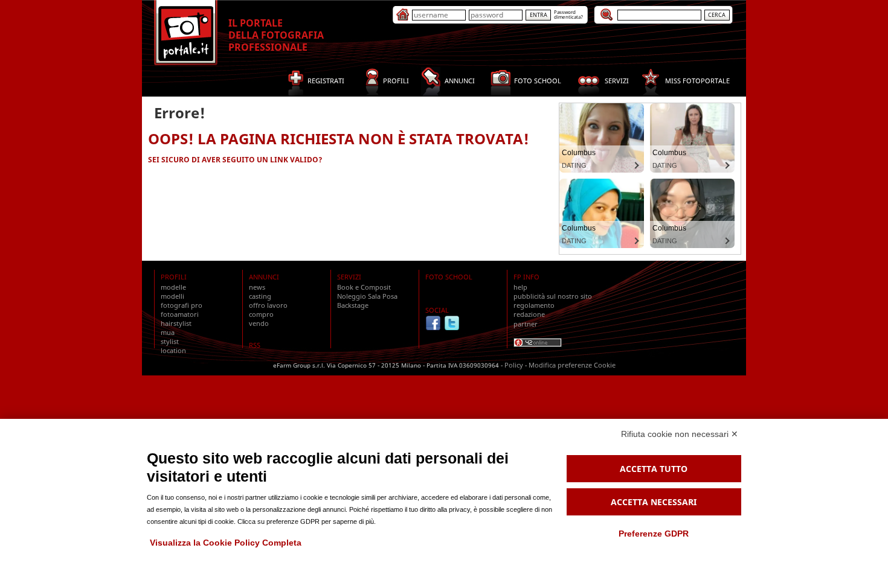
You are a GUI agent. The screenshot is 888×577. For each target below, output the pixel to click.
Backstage (352, 305)
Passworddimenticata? (568, 14)
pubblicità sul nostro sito (552, 296)
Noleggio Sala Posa (367, 296)
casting (260, 296)
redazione (529, 314)
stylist (170, 341)
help (520, 287)
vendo (259, 323)
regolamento (534, 305)
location (173, 350)
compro (261, 314)
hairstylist (176, 323)
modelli (172, 296)
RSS (254, 344)
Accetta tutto (653, 468)
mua (168, 332)
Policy (513, 364)
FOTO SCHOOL (448, 276)
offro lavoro (268, 305)
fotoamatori (180, 314)
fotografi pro (181, 305)
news (257, 287)
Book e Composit (364, 287)
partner (525, 323)
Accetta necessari (654, 502)
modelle (173, 287)
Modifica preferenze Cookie (572, 364)
